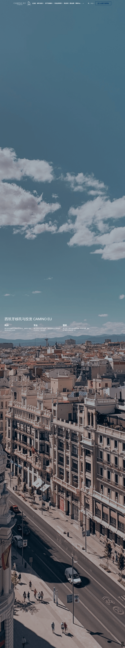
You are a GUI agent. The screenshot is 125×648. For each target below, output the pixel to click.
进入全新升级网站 (103, 3)
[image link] (22, 3)
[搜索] (88, 3)
